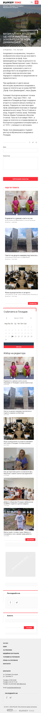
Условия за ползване (11, 657)
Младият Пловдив (16, 6)
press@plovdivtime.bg (14, 687)
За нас (5, 643)
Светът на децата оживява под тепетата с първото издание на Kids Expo (21, 256)
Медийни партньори (11, 653)
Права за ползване (10, 660)
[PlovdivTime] (13, 710)
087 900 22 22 (21, 684)
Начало (6, 6)
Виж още (18, 347)
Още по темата (12, 188)
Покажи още (33, 303)
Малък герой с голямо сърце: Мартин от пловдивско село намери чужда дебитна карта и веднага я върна (17, 533)
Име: (4, 147)
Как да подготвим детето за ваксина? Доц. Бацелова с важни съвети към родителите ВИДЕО (18, 472)
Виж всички (30, 539)
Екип (5, 646)
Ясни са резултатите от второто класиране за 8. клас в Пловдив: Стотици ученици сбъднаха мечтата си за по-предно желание (21, 293)
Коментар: (6, 156)
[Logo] (12, 2)
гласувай (29, 627)
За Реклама (7, 650)
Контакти (7, 663)
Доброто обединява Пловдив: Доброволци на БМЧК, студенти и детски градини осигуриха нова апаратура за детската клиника (18, 503)
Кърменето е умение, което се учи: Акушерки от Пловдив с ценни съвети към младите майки (20, 219)
